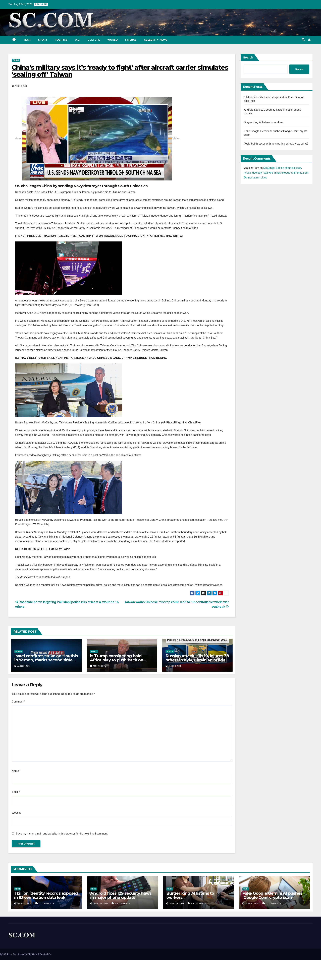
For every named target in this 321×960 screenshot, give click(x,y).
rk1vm (10, 954)
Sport (43, 39)
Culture (93, 39)
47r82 (29, 954)
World (112, 39)
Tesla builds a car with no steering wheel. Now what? (276, 143)
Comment (18, 701)
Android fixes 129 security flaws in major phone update (120, 895)
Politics (61, 39)
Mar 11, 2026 (24, 903)
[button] (303, 39)
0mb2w (47, 954)
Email (16, 791)
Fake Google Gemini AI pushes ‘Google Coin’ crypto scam (272, 895)
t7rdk (34, 954)
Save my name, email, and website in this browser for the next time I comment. (62, 833)
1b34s (41, 954)
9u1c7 (16, 954)
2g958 (3, 954)
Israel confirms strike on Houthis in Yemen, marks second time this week (46, 660)
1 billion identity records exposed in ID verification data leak (46, 895)
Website (16, 812)
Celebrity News (156, 39)
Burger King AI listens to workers (264, 122)
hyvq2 (23, 954)
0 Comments (46, 903)
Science (131, 39)
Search (248, 57)
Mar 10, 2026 (101, 903)
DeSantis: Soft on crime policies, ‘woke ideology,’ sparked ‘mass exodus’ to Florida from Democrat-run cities (276, 172)
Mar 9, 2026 (252, 903)
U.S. (77, 39)
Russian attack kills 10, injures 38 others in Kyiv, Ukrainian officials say (197, 660)
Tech (27, 39)
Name (16, 771)
